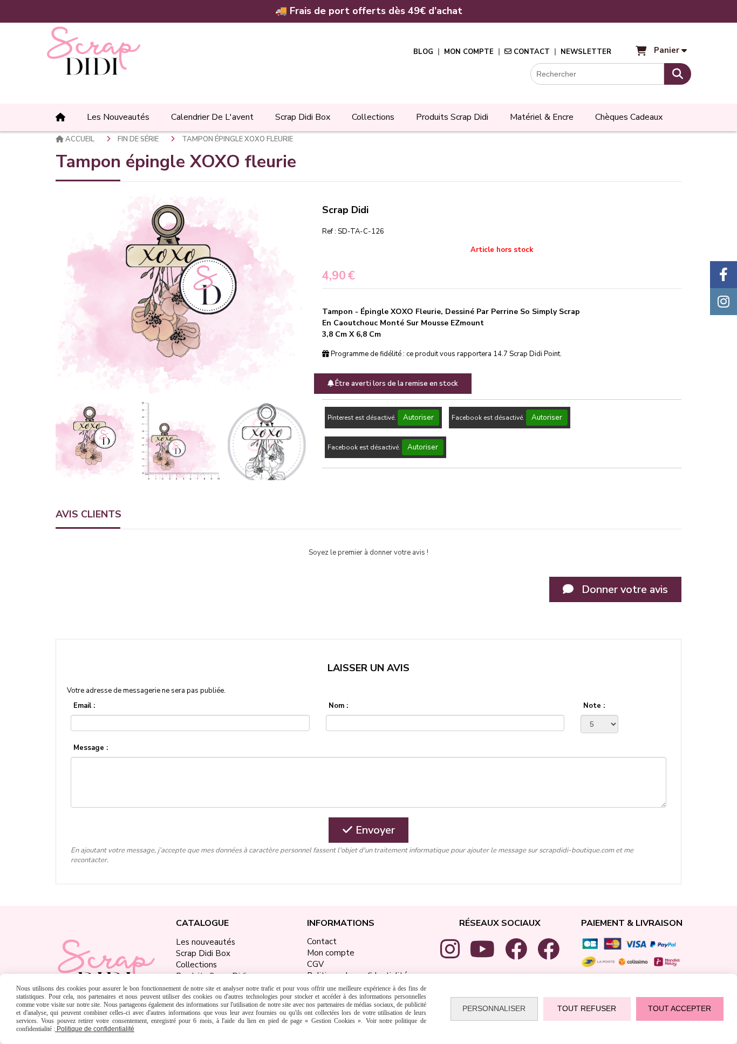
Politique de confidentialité (94, 1029)
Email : (84, 706)
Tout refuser (586, 1008)
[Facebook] (723, 274)
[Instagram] (723, 301)
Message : (90, 748)
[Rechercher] (677, 74)
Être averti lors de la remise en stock (395, 383)
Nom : (338, 706)
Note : (594, 706)
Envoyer (374, 830)
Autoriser (418, 417)
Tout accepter (679, 1008)
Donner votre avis (623, 589)
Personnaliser (494, 1008)
